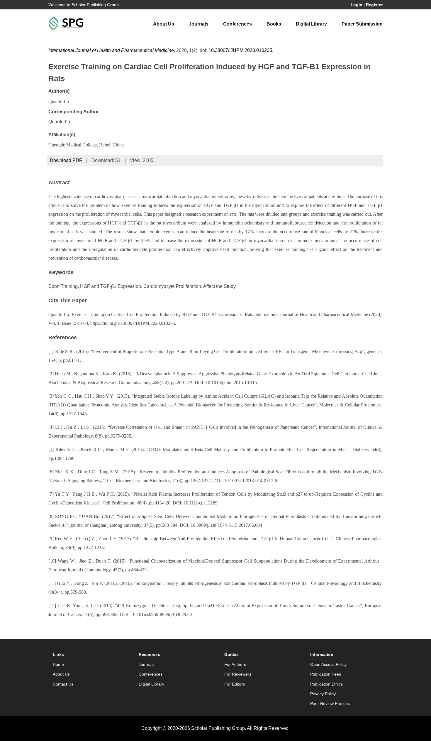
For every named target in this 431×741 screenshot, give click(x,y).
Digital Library (311, 23)
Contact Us (63, 684)
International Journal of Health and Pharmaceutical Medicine (111, 50)
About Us (163, 23)
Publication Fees (325, 674)
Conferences (237, 23)
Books (274, 23)
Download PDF (66, 160)
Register (374, 4)
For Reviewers (237, 674)
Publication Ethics (326, 684)
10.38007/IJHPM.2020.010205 (240, 50)
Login (356, 4)
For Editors (234, 684)
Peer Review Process (330, 703)
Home (58, 664)
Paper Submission (362, 23)
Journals (198, 23)
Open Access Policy (328, 664)
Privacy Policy (323, 693)
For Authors (235, 664)
